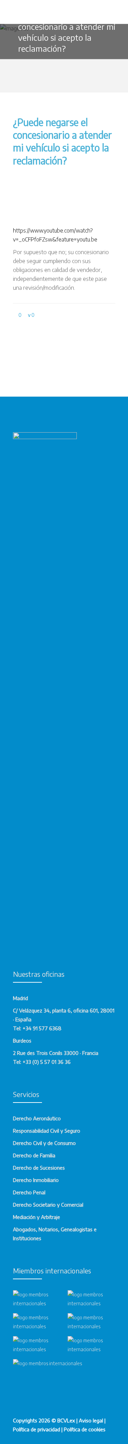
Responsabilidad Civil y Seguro (46, 1131)
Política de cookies (84, 1429)
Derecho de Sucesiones (39, 1168)
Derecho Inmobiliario (36, 1180)
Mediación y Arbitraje (36, 1217)
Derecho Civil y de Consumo (44, 1143)
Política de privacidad (36, 1429)
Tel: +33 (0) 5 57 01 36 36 (42, 1062)
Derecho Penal (29, 1192)
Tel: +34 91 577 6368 (37, 1028)
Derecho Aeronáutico (37, 1118)
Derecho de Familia (34, 1155)
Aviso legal (91, 1420)
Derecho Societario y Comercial (48, 1205)
